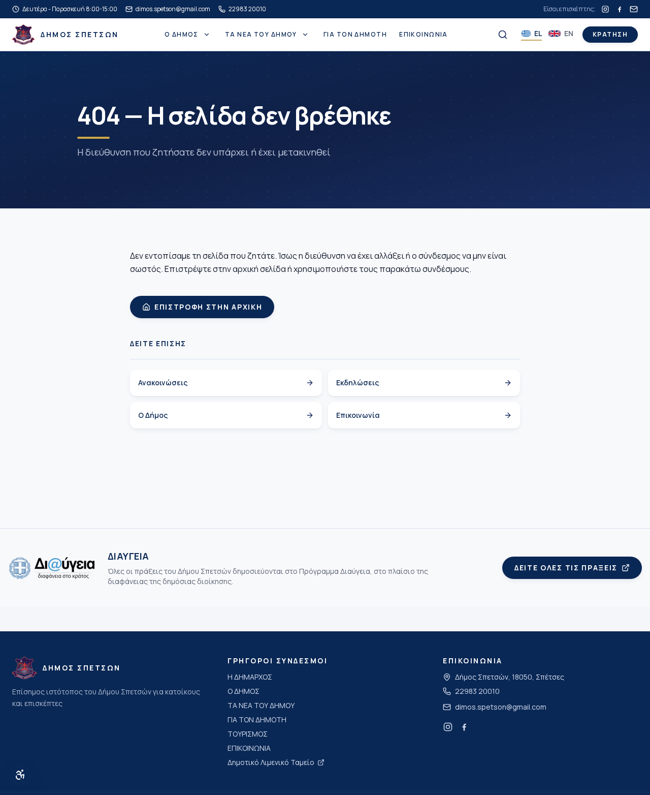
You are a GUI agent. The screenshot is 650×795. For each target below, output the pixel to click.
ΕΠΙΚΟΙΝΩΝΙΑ (423, 34)
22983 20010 (477, 691)
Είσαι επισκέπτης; (569, 9)
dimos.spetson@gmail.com (500, 707)
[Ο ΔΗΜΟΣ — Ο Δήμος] (207, 34)
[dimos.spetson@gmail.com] (634, 9)
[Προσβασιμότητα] (20, 774)
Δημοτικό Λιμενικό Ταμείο (271, 762)
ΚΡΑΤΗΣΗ (610, 34)
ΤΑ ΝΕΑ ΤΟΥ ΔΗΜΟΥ (261, 34)
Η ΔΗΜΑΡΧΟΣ (250, 677)
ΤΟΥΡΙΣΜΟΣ (248, 734)
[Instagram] (605, 9)
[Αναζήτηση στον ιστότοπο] (503, 34)
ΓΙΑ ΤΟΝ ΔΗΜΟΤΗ (355, 34)
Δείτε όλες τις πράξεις (566, 567)
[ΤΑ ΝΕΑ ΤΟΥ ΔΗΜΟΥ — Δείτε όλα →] (305, 34)
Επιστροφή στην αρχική (208, 307)
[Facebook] (619, 9)
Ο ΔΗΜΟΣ (182, 34)
